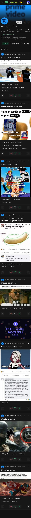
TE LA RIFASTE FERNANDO (18, 308)
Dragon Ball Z (6, 199)
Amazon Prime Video (8, 264)
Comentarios (15, 44)
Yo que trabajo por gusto (10, 57)
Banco (22, 87)
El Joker (14, 454)
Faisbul (13, 267)
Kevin (16, 84)
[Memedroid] (6, 2)
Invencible (6, 501)
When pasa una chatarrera (11, 106)
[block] (28, 54)
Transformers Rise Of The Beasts (12, 142)
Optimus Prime (14, 148)
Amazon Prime (7, 202)
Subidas (5, 44)
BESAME (5, 403)
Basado (5, 148)
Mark (4, 498)
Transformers (6, 145)
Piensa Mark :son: (8, 470)
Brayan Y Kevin (7, 87)
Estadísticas (25, 44)
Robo (15, 87)
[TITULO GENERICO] (8, 283)
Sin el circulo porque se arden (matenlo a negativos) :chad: (12, 219)
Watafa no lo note (8, 419)
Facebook (5, 267)
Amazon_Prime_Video (11, 54)
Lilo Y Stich (6, 90)
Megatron (24, 148)
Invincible (14, 501)
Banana (20, 264)
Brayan (10, 84)
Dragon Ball (17, 199)
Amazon (5, 308)
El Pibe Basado (17, 145)
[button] (24, 2)
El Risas (22, 454)
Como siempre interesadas (11, 347)
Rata (4, 84)
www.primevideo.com (8, 34)
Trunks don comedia (9, 164)
